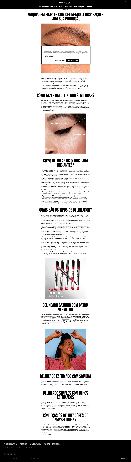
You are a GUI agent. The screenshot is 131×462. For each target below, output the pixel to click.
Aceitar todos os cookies (72, 60)
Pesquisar (47, 444)
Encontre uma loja (35, 444)
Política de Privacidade (49, 56)
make (42, 316)
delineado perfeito (54, 100)
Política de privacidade (9, 447)
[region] (66, 55)
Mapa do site (56, 444)
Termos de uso (19, 447)
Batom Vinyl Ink (81, 316)
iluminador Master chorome (52, 322)
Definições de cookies (60, 60)
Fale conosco (23, 444)
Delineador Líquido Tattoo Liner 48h (74, 426)
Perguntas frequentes (10, 444)
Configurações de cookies (30, 447)
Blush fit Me (65, 319)
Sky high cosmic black (58, 406)
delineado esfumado (48, 381)
